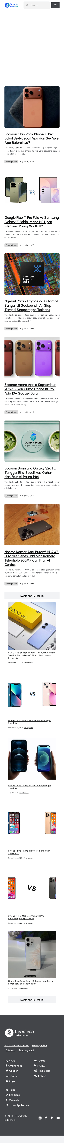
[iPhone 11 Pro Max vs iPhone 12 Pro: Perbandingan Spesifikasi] (32, 867)
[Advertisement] (32, 44)
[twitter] (52, 1118)
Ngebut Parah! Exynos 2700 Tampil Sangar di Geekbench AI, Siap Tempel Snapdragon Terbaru (31, 305)
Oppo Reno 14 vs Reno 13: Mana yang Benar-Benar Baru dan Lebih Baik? (31, 982)
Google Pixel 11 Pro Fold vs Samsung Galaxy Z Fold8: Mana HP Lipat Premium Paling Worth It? (31, 221)
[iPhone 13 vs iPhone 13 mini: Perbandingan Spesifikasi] (32, 672)
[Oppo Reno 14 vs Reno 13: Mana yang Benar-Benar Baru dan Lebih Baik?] (32, 932)
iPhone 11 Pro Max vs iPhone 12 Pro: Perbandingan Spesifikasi (26, 917)
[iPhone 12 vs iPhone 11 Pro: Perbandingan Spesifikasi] (32, 802)
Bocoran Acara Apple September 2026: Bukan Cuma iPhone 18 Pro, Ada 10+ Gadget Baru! (30, 388)
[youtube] (58, 1118)
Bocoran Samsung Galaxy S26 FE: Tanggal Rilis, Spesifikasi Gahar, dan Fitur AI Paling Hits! (30, 472)
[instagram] (40, 1118)
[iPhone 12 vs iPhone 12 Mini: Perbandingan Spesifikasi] (32, 737)
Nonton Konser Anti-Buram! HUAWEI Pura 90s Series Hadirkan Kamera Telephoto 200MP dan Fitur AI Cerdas (31, 558)
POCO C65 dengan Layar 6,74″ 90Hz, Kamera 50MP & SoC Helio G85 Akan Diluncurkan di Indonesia (31, 655)
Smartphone (11, 161)
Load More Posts (32, 595)
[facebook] (46, 1118)
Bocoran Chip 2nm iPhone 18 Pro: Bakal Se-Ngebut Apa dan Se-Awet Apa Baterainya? (32, 138)
